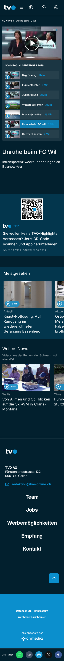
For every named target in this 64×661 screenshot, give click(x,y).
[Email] (38, 654)
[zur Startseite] (10, 7)
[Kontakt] (56, 7)
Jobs (32, 510)
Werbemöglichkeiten (32, 523)
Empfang (32, 536)
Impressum (41, 610)
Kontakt (32, 549)
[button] (29, 654)
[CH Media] (32, 638)
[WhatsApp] (19, 654)
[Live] (31, 7)
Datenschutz (23, 610)
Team (32, 497)
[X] (48, 654)
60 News (7, 20)
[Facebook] (58, 654)
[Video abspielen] (32, 43)
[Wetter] (43, 7)
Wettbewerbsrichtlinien (32, 616)
